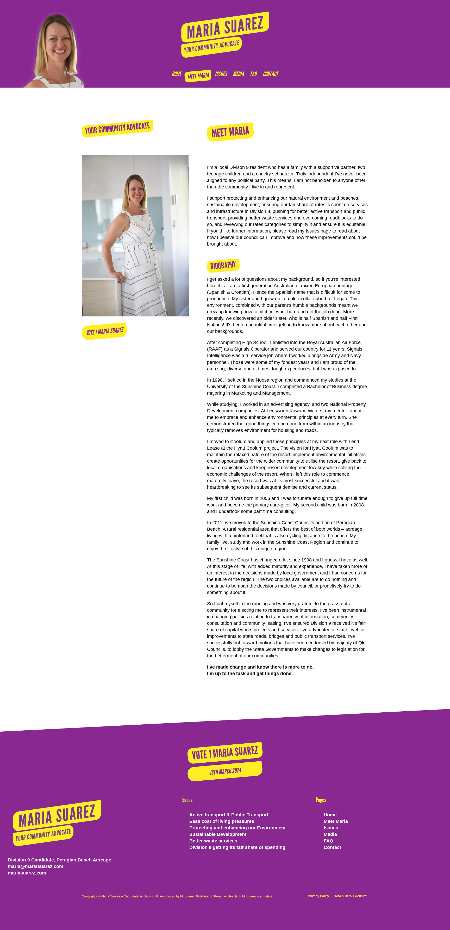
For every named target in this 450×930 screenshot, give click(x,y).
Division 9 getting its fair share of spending (237, 847)
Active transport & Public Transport (228, 814)
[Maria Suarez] (225, 34)
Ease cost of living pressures (221, 821)
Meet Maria (198, 76)
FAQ (253, 74)
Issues (221, 74)
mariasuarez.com (27, 873)
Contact (270, 74)
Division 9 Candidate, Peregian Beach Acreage (59, 859)
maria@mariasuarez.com (35, 866)
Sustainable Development (217, 834)
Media (238, 74)
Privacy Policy (318, 896)
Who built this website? (351, 896)
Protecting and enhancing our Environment (237, 827)
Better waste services (213, 840)
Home (176, 74)
